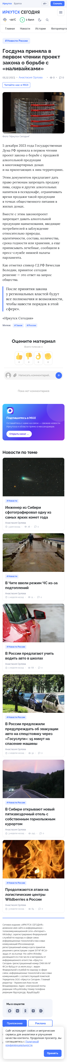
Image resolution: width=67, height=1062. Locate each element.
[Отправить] (59, 375)
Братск (18, 3)
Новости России (17, 40)
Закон (19, 325)
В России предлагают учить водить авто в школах (29, 656)
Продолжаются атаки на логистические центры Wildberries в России (26, 894)
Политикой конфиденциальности (22, 1043)
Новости (25, 28)
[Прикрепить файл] (15, 375)
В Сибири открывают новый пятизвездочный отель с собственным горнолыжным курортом (30, 816)
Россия (32, 325)
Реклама (40, 1023)
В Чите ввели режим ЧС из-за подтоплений (31, 585)
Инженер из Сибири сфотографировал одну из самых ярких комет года (28, 512)
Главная (10, 28)
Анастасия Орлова (31, 77)
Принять (52, 1053)
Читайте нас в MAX (16, 85)
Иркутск (7, 3)
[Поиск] (47, 20)
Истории (40, 28)
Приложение (15, 1023)
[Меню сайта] (60, 12)
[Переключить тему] (39, 20)
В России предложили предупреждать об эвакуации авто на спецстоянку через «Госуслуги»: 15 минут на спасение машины (31, 734)
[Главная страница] (21, 12)
